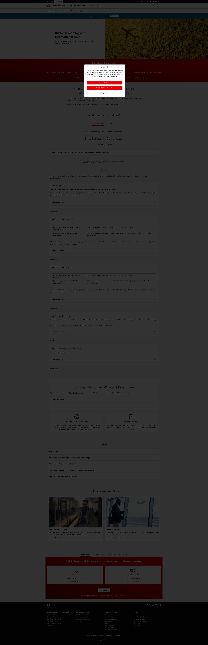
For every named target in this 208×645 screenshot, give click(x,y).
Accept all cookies (104, 82)
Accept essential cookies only (104, 87)
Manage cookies (104, 93)
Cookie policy (113, 76)
